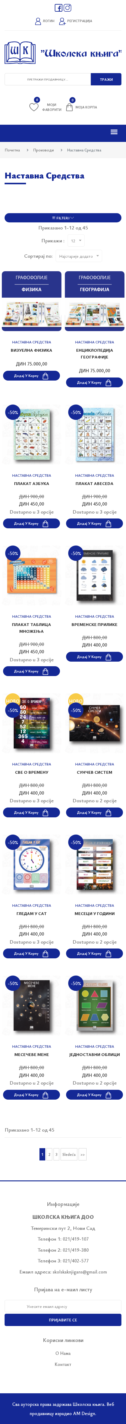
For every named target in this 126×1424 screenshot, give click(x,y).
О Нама (63, 1353)
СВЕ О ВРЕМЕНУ (31, 772)
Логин (48, 20)
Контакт (63, 1364)
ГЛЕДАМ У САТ (32, 913)
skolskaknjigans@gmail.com (80, 1272)
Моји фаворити (48, 107)
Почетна (12, 150)
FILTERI (63, 217)
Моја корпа (84, 106)
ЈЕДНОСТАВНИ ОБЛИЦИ (94, 1054)
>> (82, 1154)
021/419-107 (76, 1239)
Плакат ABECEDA (94, 483)
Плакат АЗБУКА (31, 483)
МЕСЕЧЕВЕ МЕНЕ (31, 1054)
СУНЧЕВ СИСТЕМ (94, 772)
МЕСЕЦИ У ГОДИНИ (95, 913)
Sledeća (69, 1154)
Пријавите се (63, 1320)
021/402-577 (76, 1261)
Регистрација (79, 20)
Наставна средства (31, 341)
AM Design (84, 1413)
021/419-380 (76, 1250)
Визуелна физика (31, 350)
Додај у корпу (26, 375)
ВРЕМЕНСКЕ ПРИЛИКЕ (94, 624)
